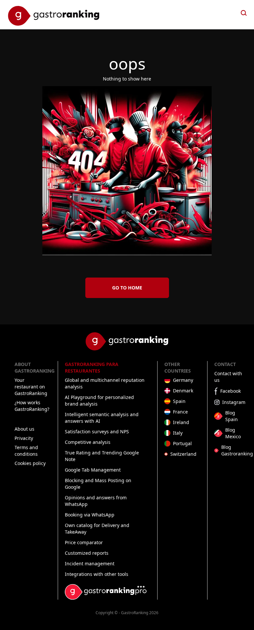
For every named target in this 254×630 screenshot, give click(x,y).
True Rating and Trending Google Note (102, 455)
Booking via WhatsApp (89, 515)
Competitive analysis (87, 442)
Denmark (183, 390)
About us (24, 429)
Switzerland (183, 454)
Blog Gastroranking (237, 450)
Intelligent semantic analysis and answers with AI (102, 417)
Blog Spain (231, 416)
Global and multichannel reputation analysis (105, 383)
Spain (179, 401)
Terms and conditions (26, 450)
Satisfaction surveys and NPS (97, 431)
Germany (183, 380)
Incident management (89, 563)
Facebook (230, 391)
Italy (178, 433)
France (180, 412)
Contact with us (228, 376)
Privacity (24, 438)
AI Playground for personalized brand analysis (99, 400)
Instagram (233, 402)
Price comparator (84, 542)
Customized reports (86, 553)
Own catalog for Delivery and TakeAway (97, 528)
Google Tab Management (93, 470)
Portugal (182, 443)
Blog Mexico (233, 433)
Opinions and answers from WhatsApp (96, 500)
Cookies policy (30, 463)
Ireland (181, 422)
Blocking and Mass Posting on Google (98, 483)
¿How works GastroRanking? (32, 405)
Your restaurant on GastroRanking (31, 386)
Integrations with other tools (96, 574)
